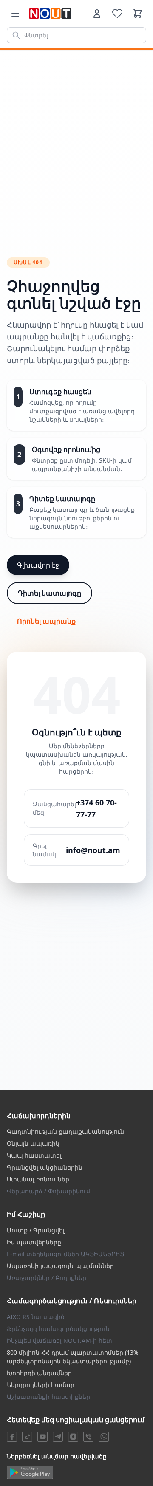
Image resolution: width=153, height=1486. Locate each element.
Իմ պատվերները (34, 1242)
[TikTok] (27, 1437)
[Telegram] (58, 1437)
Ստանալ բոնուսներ (38, 1179)
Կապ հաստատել (34, 1155)
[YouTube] (42, 1437)
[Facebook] (12, 1437)
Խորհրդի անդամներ (39, 1373)
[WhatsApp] (104, 1437)
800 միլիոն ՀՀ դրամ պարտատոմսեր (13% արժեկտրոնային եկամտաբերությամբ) (73, 1356)
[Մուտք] (96, 13)
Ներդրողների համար (40, 1385)
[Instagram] (73, 1437)
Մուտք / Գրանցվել (36, 1230)
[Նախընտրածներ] (117, 13)
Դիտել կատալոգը (49, 593)
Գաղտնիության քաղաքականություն (65, 1131)
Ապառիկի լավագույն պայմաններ (60, 1266)
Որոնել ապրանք (46, 621)
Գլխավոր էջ (38, 565)
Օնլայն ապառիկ (33, 1143)
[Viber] (88, 1437)
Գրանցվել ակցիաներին (44, 1167)
